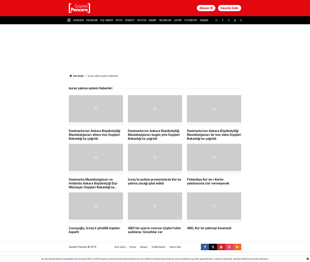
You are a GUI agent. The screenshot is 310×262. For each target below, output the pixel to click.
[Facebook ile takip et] (222, 20)
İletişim (144, 247)
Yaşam (204, 20)
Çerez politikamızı (183, 259)
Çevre (178, 20)
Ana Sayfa (78, 76)
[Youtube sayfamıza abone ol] (235, 20)
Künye (133, 247)
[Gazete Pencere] (79, 7)
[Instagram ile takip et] (229, 247)
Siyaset (130, 20)
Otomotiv (190, 20)
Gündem (78, 20)
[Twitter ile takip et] (229, 20)
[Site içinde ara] (241, 20)
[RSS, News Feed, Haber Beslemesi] (237, 247)
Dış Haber (106, 20)
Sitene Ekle (175, 247)
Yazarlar (165, 20)
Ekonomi (92, 20)
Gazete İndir (230, 8)
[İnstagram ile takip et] (216, 20)
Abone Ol (206, 8)
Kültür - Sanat (146, 20)
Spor (119, 20)
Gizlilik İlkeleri (158, 247)
